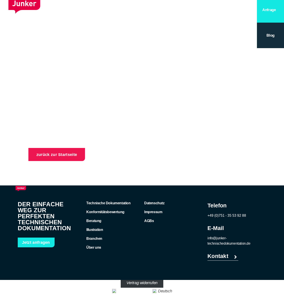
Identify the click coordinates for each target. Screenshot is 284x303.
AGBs (149, 221)
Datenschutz (154, 203)
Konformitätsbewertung (105, 212)
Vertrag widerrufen (142, 283)
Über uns (93, 247)
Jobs (225, 15)
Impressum (153, 212)
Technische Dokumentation (108, 203)
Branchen (94, 238)
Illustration (94, 230)
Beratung (204, 15)
